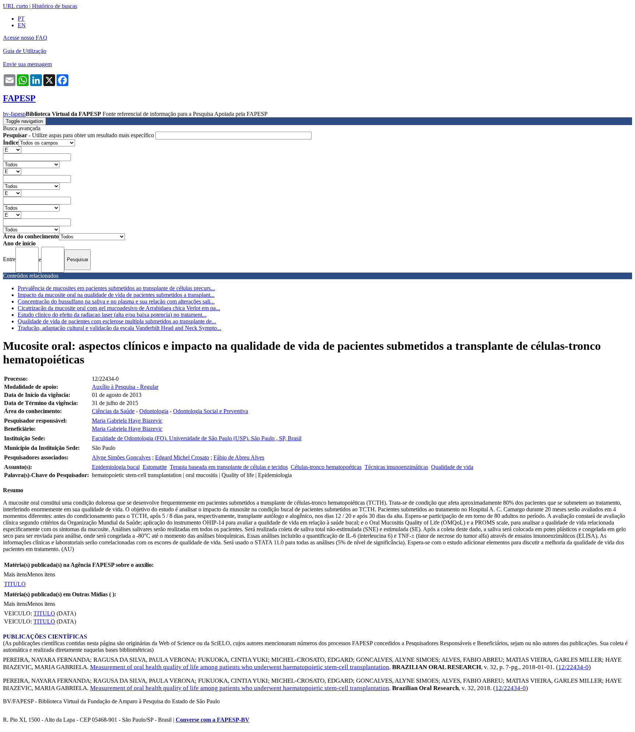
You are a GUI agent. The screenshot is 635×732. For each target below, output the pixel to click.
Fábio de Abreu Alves (239, 457)
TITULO (15, 584)
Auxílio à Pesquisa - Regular (125, 387)
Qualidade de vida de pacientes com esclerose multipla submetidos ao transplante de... (117, 321)
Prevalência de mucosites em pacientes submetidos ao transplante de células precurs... (116, 288)
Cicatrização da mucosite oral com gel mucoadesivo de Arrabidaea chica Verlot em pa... (119, 308)
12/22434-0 (573, 667)
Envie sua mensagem (27, 64)
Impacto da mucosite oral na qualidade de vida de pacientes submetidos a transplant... (116, 295)
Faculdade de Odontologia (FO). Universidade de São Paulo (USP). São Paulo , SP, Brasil (196, 438)
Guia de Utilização (24, 51)
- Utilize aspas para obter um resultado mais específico (79, 135)
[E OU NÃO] (12, 149)
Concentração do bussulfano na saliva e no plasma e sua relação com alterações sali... (116, 301)
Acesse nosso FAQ (25, 38)
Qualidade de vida (452, 467)
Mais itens (15, 574)
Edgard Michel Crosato (182, 457)
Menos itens (41, 574)
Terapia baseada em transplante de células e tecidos (229, 467)
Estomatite (155, 467)
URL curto (15, 6)
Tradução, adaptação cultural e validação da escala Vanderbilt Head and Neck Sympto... (119, 328)
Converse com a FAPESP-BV (213, 720)
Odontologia (153, 411)
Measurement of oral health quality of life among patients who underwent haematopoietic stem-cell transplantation (239, 667)
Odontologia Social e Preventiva (210, 411)
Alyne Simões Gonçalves (121, 457)
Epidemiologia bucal (116, 467)
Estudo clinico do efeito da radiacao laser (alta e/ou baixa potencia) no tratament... (112, 315)
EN (22, 25)
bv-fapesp (14, 114)
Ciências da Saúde (113, 411)
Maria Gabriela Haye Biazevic (127, 420)
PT (21, 18)
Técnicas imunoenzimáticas (396, 467)
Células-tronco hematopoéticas (326, 467)
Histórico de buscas (54, 6)
